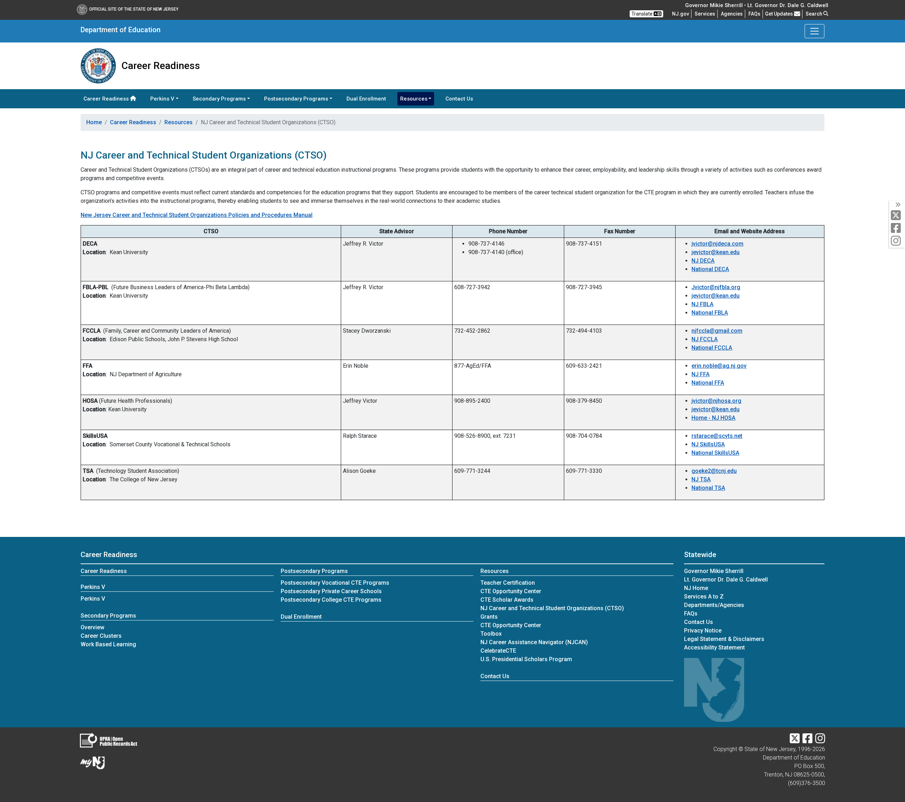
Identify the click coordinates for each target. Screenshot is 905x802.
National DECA (710, 269)
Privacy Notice (703, 630)
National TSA (708, 488)
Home (94, 122)
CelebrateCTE (498, 650)
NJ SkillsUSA (708, 444)
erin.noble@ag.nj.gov (719, 365)
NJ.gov (680, 14)
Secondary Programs (108, 615)
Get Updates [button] (779, 14)
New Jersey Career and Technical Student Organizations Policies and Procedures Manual (197, 215)
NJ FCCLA (704, 339)
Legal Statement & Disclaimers (724, 639)
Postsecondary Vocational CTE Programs (335, 582)
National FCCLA (711, 347)
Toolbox (491, 633)
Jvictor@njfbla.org (715, 287)
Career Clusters (101, 635)
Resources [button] (413, 99)
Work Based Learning (108, 644)
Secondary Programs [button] (219, 99)
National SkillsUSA (715, 452)
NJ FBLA (702, 304)
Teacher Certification (507, 582)
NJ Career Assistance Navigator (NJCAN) (534, 642)
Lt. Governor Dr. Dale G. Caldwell (726, 579)
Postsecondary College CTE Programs (331, 599)
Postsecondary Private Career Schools (331, 591)
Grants (489, 616)
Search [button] (814, 14)
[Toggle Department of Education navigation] (814, 31)
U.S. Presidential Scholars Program (526, 659)
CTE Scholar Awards (506, 599)
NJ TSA (701, 479)
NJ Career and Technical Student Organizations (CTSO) (552, 608)
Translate (642, 14)
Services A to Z (704, 596)
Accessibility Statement (714, 647)
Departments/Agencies (714, 605)
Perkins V (93, 587)
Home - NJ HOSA (713, 417)
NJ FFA (700, 374)
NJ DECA (702, 260)
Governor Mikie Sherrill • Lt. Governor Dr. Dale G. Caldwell (756, 5)
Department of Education (120, 29)
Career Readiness (106, 99)
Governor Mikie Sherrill (713, 571)
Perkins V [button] (162, 99)
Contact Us (460, 98)
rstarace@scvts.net (716, 435)
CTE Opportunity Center (510, 591)
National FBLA (709, 312)
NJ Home (696, 588)
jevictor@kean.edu (715, 252)
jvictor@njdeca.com (717, 243)
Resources (178, 122)
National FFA (707, 382)
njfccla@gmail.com (716, 330)
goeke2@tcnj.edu (714, 471)
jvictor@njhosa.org (716, 400)
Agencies (732, 14)
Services (705, 14)
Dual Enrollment (366, 99)
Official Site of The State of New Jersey (134, 9)
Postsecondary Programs (314, 571)
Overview (92, 627)
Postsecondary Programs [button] (296, 99)
